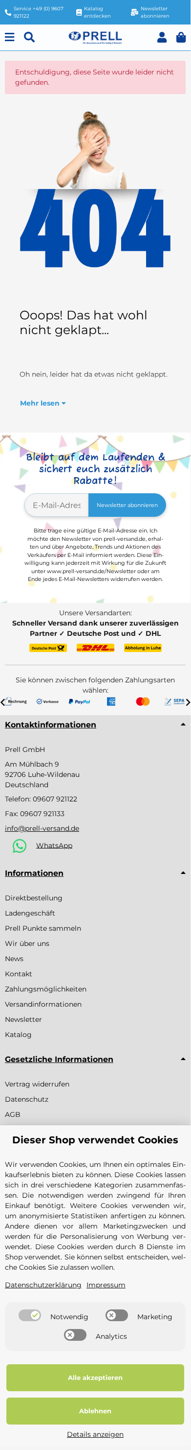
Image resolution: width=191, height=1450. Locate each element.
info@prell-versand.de (42, 828)
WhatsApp (54, 845)
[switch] (30, 1315)
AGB (13, 1114)
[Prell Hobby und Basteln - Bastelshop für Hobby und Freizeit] (95, 36)
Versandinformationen (43, 1004)
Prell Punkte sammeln (43, 928)
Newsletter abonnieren (127, 505)
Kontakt (18, 973)
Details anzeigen (95, 1434)
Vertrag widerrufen (37, 1084)
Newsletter (23, 1019)
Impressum (106, 1285)
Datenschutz (26, 1099)
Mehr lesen (41, 403)
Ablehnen (95, 1411)
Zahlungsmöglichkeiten (45, 989)
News (14, 958)
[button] (162, 37)
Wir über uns (27, 943)
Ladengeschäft (30, 913)
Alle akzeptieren (95, 1377)
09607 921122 (55, 799)
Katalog (18, 1034)
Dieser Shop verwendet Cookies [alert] (95, 1140)
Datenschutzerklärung (43, 1285)
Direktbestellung (34, 898)
